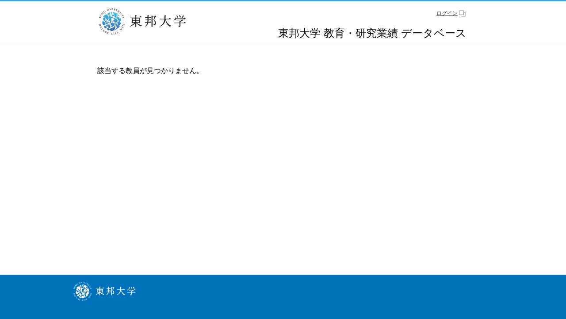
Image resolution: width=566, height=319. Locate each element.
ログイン (447, 13)
